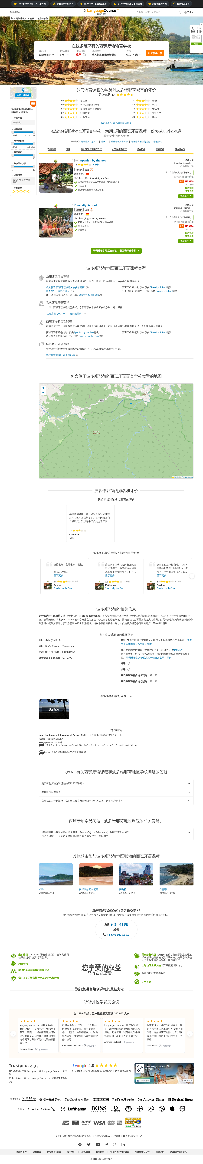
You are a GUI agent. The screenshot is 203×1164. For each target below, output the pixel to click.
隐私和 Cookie (54, 1152)
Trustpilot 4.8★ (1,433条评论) (32, 4)
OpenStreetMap (187, 477)
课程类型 (52, 149)
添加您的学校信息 (178, 1152)
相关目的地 (180, 149)
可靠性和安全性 (142, 1152)
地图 (68, 149)
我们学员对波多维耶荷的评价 (116, 123)
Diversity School (158, 287)
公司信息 (100, 1152)
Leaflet (176, 477)
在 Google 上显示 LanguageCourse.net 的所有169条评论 (101, 1070)
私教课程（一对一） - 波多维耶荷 (64, 313)
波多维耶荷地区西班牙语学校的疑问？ (116, 910)
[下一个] (191, 576)
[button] (180, 13)
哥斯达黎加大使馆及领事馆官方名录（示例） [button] (150, 657)
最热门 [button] (104, 141)
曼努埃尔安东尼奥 (88, 889)
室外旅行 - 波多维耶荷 (58, 291)
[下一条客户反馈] (190, 1034)
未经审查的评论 (159, 4)
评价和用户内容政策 (119, 1152)
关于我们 (71, 1152)
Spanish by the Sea (89, 294)
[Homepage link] (12, 18)
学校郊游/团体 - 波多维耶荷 (60, 355)
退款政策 (37, 1152)
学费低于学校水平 (65, 4)
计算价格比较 (155, 53)
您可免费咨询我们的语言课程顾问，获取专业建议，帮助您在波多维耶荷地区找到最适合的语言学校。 (116, 914)
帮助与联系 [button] (15, 11)
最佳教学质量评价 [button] (119, 141)
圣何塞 (163, 889)
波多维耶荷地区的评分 (91, 149)
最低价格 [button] (158, 141)
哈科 (41, 889)
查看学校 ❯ (186, 196)
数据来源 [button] (177, 650)
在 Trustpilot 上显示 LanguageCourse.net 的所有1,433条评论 (38, 1080)
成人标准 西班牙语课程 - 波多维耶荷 (65, 287)
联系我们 (86, 1152)
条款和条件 (21, 1152)
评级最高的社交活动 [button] (140, 141)
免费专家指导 (183, 4)
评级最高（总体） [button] (89, 141)
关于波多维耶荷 (119, 149)
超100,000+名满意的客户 (95, 4)
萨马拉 (122, 889)
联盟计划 (160, 1152)
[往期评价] (13, 1034)
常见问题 (141, 149)
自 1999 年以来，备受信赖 (130, 4)
